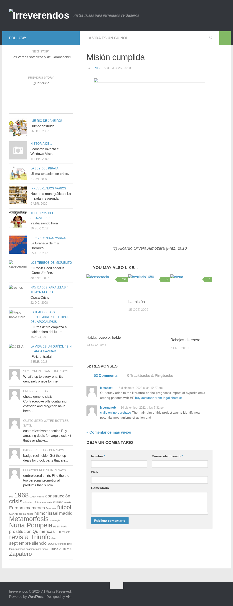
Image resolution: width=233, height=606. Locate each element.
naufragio (55, 520)
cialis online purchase (115, 412)
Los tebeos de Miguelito (51, 262)
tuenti (45, 549)
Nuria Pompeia (30, 525)
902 (11, 496)
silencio (39, 543)
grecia (22, 513)
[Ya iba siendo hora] (18, 219)
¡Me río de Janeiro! (46, 120)
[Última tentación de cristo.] (18, 173)
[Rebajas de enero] (191, 303)
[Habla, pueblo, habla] (107, 302)
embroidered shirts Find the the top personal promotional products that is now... (46, 480)
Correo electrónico (167, 456)
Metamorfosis (29, 518)
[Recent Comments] (62, 109)
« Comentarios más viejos (108, 432)
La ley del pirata (44, 168)
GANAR (13, 513)
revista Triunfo (30, 537)
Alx (68, 597)
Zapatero (20, 554)
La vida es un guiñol (107, 38)
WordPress (36, 597)
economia (47, 502)
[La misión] (149, 284)
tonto (38, 549)
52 (210, 38)
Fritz (96, 68)
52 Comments (106, 376)
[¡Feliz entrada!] (18, 351)
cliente (40, 496)
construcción (57, 496)
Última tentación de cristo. (49, 174)
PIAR (64, 526)
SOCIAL (52, 543)
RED (58, 532)
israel (53, 513)
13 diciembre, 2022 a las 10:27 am (139, 388)
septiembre (20, 543)
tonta (12, 549)
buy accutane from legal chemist (158, 398)
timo (69, 543)
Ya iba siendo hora (44, 223)
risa (53, 538)
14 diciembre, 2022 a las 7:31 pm (142, 407)
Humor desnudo (42, 126)
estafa (67, 502)
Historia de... (41, 143)
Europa (16, 507)
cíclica (37, 502)
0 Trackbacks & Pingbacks (150, 376)
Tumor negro (41, 292)
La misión (136, 302)
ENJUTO (58, 502)
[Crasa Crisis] (18, 291)
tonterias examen (25, 549)
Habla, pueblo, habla (103, 337)
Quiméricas (44, 531)
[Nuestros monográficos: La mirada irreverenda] (18, 195)
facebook (51, 508)
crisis (16, 501)
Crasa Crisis (39, 297)
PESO (56, 526)
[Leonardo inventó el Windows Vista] (18, 150)
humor (40, 513)
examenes (34, 507)
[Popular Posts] (19, 109)
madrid (66, 513)
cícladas (28, 502)
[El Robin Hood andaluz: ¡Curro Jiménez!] (18, 269)
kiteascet (106, 388)
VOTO (62, 549)
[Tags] (40, 109)
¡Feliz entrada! (41, 356)
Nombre (98, 456)
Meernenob (108, 407)
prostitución (20, 531)
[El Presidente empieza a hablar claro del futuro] (18, 319)
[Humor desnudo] (18, 127)
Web (94, 472)
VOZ (69, 549)
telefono (62, 543)
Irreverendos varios (48, 188)
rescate (66, 532)
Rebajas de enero (185, 340)
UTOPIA (53, 549)
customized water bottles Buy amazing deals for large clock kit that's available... (47, 435)
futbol (64, 507)
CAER (33, 496)
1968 (21, 495)
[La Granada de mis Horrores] (18, 245)
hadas (30, 513)
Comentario (100, 488)
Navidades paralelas (48, 287)
